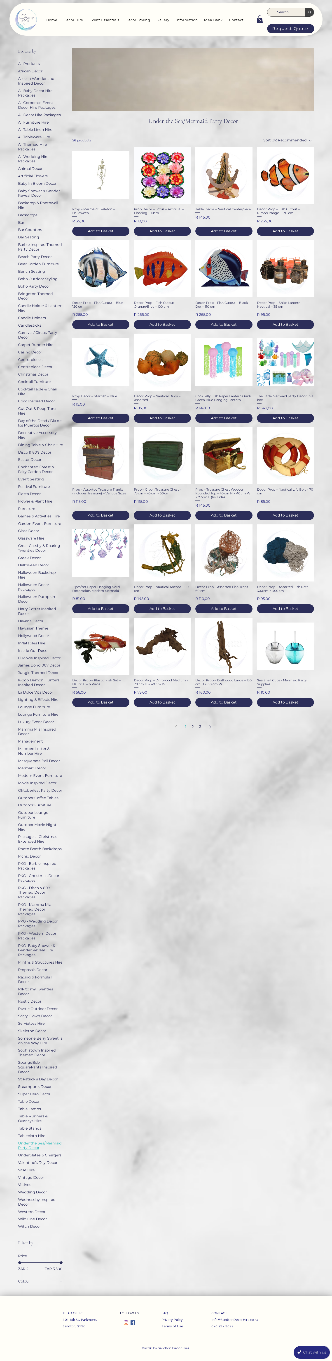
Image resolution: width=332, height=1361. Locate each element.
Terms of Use (172, 1326)
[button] (73, 20)
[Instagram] (126, 1322)
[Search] (309, 12)
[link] (260, 19)
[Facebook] (133, 1322)
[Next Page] (210, 726)
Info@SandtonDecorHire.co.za (234, 1319)
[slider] (19, 1262)
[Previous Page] (176, 726)
